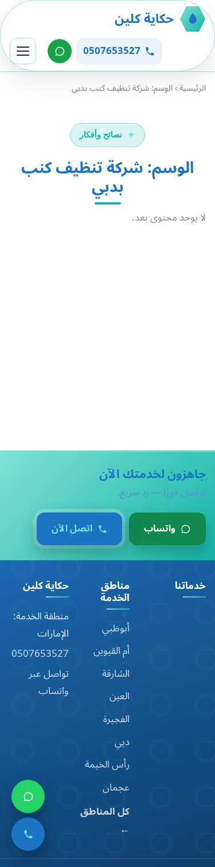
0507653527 (40, 653)
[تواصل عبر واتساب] (60, 51)
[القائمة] (23, 51)
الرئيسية (192, 88)
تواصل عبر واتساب (49, 683)
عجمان (116, 787)
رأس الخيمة (107, 764)
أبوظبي (116, 628)
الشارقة (116, 674)
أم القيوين (111, 651)
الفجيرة (116, 719)
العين (120, 696)
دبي (122, 742)
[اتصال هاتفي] (28, 838)
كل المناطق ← (105, 820)
